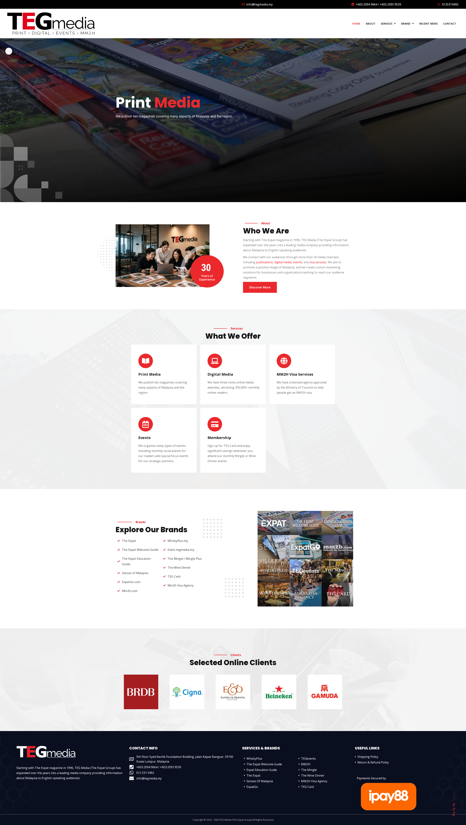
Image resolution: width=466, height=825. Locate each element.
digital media (283, 262)
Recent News (428, 23)
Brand (405, 23)
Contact (449, 23)
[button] (388, 23)
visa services (317, 262)
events (297, 262)
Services (386, 23)
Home (356, 23)
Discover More (259, 287)
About (370, 23)
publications (264, 262)
